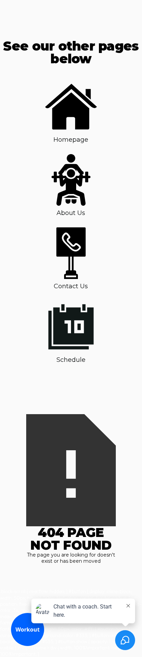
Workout (28, 629)
